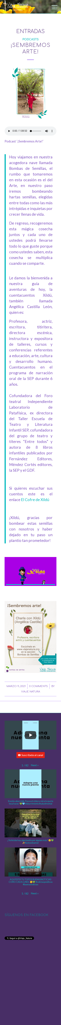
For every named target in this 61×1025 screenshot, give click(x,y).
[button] (34, 765)
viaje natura (30, 691)
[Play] (30, 735)
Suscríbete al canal (32, 755)
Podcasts (30, 39)
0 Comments (38, 686)
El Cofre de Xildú (35, 499)
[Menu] (52, 7)
